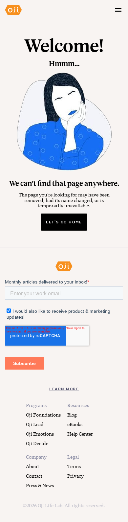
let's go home (64, 221)
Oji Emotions (40, 434)
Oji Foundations (43, 415)
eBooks (74, 424)
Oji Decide (37, 443)
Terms (74, 466)
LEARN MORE (64, 388)
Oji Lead (35, 424)
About (32, 466)
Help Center (80, 434)
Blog (72, 415)
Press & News (40, 485)
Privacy (75, 476)
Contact (34, 476)
